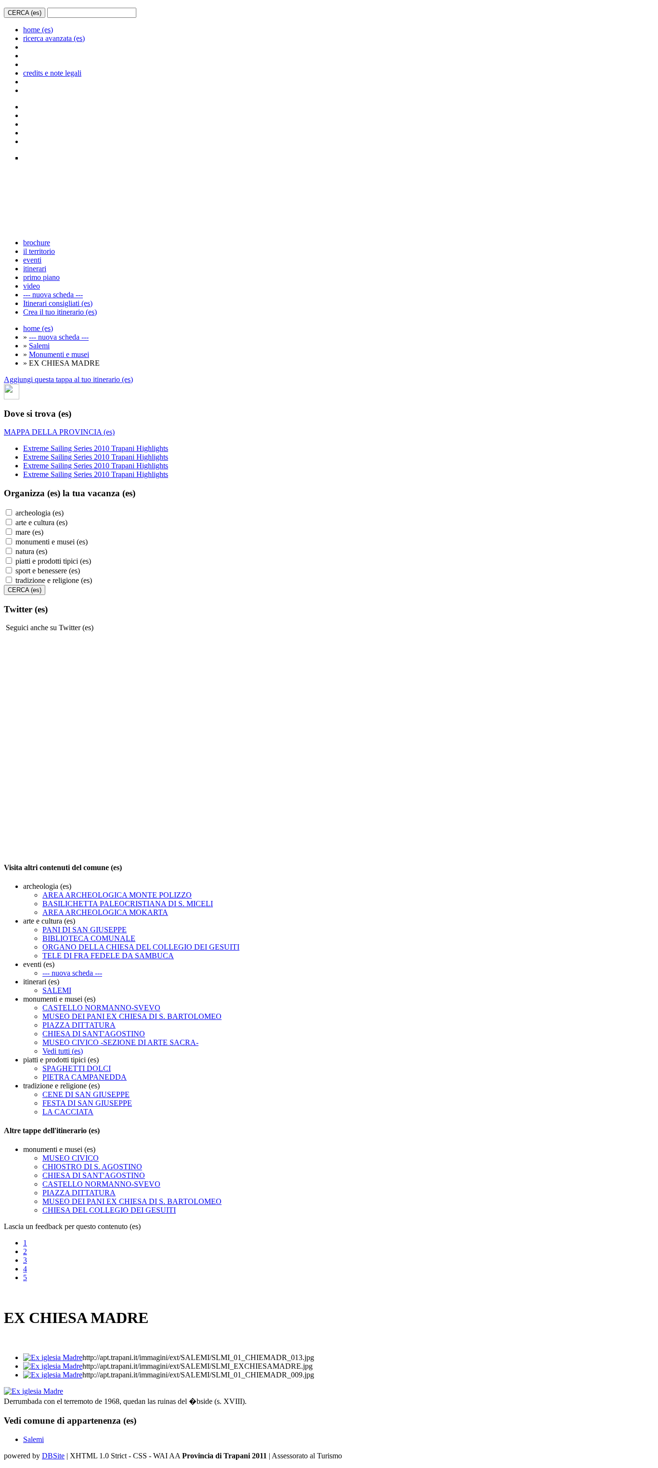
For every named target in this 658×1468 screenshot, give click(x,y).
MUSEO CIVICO (70, 1158)
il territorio (39, 251)
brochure (36, 242)
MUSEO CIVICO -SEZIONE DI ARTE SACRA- (120, 1042)
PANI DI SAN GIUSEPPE (84, 930)
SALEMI (56, 990)
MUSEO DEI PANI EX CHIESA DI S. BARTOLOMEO (132, 1016)
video (31, 286)
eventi (32, 260)
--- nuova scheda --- (53, 295)
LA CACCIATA (67, 1112)
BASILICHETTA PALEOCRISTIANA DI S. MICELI (127, 903)
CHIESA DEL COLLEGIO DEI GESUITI (109, 1210)
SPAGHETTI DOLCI (76, 1068)
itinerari (34, 269)
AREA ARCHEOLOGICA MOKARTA (105, 912)
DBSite (53, 1456)
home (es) (38, 30)
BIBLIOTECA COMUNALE (88, 938)
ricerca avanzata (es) (54, 38)
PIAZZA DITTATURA (79, 1025)
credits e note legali (52, 73)
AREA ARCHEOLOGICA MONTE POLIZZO (117, 895)
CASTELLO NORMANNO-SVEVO (101, 1008)
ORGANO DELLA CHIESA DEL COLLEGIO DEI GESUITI (140, 947)
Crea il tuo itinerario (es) (60, 312)
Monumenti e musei (59, 354)
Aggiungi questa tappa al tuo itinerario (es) (68, 379)
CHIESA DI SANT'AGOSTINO (93, 1034)
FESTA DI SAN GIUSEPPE (87, 1103)
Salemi (39, 346)
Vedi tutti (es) (62, 1051)
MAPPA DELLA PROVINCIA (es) (59, 432)
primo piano (41, 277)
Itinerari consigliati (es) (57, 303)
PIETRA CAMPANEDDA (84, 1077)
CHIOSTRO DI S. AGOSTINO (92, 1167)
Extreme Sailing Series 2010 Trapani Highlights (95, 448)
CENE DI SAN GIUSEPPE (86, 1094)
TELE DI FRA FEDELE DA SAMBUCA (108, 956)
